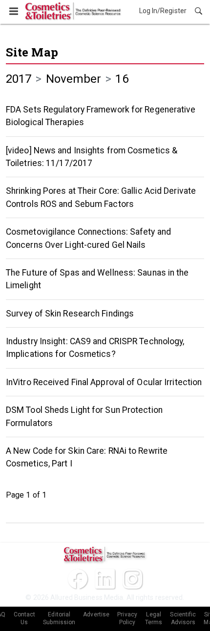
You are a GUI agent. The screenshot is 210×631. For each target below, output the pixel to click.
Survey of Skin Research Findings (70, 313)
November (74, 79)
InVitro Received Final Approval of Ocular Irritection (104, 382)
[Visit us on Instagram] (132, 579)
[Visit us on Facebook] (77, 579)
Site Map (32, 52)
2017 (18, 79)
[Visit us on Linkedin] (105, 579)
